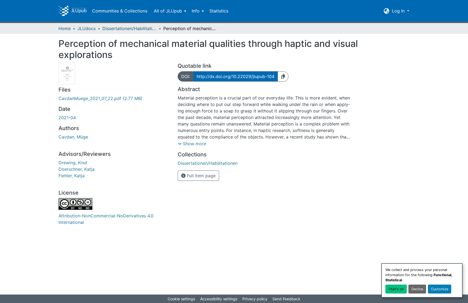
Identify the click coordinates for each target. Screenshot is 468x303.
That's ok (396, 289)
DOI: (185, 76)
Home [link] (64, 28)
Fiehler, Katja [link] (71, 175)
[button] (72, 10)
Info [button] (196, 11)
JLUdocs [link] (86, 28)
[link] (114, 98)
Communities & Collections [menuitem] (119, 11)
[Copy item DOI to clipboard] (283, 76)
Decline (417, 289)
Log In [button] (399, 11)
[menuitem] (169, 11)
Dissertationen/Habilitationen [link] (129, 28)
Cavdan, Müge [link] (73, 137)
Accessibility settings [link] (218, 298)
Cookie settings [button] (181, 298)
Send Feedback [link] (286, 298)
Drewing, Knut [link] (72, 162)
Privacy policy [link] (254, 298)
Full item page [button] (201, 175)
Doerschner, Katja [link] (76, 169)
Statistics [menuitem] (218, 11)
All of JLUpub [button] (168, 11)
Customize (439, 289)
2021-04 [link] (67, 117)
